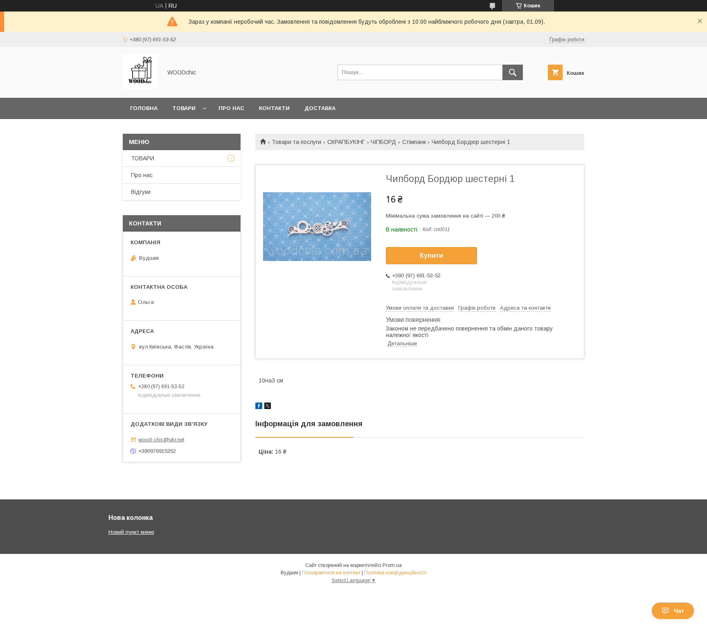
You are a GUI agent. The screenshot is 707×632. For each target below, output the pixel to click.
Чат (679, 610)
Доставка (319, 108)
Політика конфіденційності (395, 573)
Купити (431, 255)
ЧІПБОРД (383, 142)
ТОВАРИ (142, 158)
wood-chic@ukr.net (161, 439)
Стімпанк (414, 142)
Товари (184, 108)
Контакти (274, 108)
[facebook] (258, 407)
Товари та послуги (296, 142)
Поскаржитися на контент (331, 573)
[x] (267, 407)
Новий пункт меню (131, 532)
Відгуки (141, 192)
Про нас (231, 108)
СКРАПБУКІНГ (346, 142)
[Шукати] (512, 72)
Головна (144, 108)
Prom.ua (392, 565)
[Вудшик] (140, 87)
